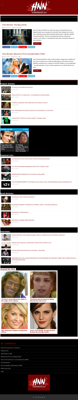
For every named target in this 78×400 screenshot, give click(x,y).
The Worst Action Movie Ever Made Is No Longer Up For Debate (13, 300)
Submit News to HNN (6, 353)
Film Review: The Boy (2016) (14, 25)
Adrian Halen (6, 56)
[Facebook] (35, 397)
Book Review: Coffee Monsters (20, 212)
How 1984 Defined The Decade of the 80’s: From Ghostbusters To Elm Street (32, 110)
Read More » (37, 43)
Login (2, 371)
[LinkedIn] (40, 397)
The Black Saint (7, 27)
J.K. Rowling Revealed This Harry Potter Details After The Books (22, 148)
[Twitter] (37, 397)
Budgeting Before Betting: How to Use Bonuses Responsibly (28, 174)
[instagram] (44, 397)
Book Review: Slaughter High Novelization (23, 220)
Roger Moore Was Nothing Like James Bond (7, 147)
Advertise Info (5, 350)
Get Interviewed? (5, 362)
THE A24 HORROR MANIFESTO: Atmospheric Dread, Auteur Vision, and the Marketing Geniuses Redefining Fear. (42, 182)
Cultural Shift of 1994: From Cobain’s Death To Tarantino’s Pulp (29, 118)
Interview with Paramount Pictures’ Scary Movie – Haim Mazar (28, 250)
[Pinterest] (39, 397)
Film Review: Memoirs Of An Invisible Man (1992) (23, 54)
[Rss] (33, 397)
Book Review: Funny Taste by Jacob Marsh (23, 197)
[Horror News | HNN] (39, 7)
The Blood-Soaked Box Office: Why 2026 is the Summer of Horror (30, 102)
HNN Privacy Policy (6, 368)
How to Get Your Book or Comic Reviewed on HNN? (15, 359)
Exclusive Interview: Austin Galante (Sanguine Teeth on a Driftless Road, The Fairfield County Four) (38, 235)
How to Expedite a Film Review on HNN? (11, 365)
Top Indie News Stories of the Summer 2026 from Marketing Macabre (31, 159)
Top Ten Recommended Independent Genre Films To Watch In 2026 (30, 166)
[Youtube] (42, 397)
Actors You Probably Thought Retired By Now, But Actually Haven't (42, 331)
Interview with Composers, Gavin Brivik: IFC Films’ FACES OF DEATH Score (31, 242)
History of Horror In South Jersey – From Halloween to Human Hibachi (30, 95)
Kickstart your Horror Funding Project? (11, 356)
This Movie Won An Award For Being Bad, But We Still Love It (42, 300)
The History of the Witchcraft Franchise (22, 87)
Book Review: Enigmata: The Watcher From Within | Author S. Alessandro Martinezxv (34, 204)
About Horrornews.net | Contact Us (10, 348)
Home (2, 16)
